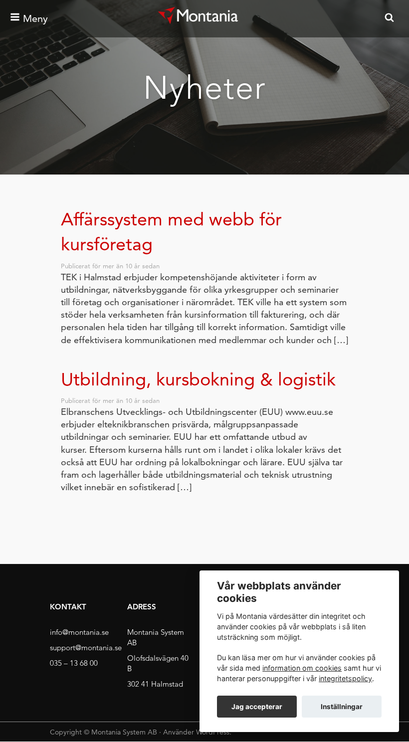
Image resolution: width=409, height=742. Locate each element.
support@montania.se (86, 647)
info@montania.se (79, 632)
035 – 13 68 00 (74, 663)
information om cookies (302, 668)
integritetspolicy (345, 678)
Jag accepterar (256, 707)
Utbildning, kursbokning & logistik (198, 379)
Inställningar (342, 707)
